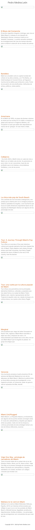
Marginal (4, 329)
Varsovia (4, 372)
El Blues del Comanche (10, 31)
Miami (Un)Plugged (9, 415)
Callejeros (5, 157)
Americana (5, 116)
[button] (32, 2)
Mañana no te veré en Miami (13, 502)
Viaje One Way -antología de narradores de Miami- (13, 458)
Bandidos (5, 74)
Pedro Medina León (17, 2)
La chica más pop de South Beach (15, 197)
